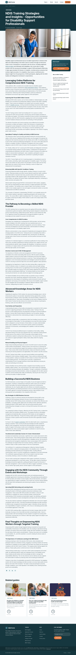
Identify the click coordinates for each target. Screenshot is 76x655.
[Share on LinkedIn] (12, 570)
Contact (61, 2)
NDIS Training (12, 6)
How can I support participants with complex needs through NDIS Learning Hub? (60, 85)
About (51, 2)
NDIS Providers (28, 636)
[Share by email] (15, 570)
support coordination (20, 422)
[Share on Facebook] (6, 570)
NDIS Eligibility (28, 629)
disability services (15, 105)
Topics (45, 2)
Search (56, 2)
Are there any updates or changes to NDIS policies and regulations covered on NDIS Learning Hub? (61, 79)
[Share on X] (9, 570)
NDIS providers (9, 66)
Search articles (42, 634)
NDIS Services (28, 640)
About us (41, 632)
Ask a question (61, 68)
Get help (68, 2)
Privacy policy (42, 638)
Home (6, 6)
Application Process (29, 632)
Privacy (65, 652)
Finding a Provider (28, 638)
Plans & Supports (28, 634)
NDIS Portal (11, 2)
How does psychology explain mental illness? (61, 98)
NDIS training (28, 87)
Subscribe (58, 637)
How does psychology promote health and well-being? (61, 89)
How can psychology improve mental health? (61, 94)
